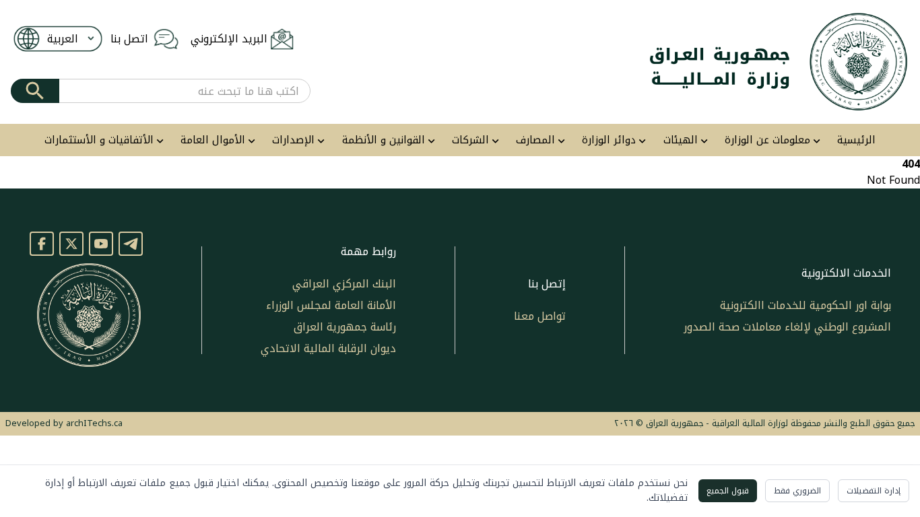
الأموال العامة (212, 140)
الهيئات (680, 140)
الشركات (470, 140)
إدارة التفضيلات (873, 490)
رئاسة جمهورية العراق (345, 326)
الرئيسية (856, 140)
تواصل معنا (540, 316)
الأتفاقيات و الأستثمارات (99, 140)
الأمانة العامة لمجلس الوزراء (331, 305)
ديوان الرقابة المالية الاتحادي (328, 348)
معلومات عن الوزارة (767, 140)
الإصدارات (293, 140)
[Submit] (35, 91)
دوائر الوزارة (609, 140)
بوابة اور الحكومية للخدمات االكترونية (805, 305)
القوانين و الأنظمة (383, 140)
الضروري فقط (797, 490)
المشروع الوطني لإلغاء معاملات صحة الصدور (787, 326)
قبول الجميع (728, 490)
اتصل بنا (129, 39)
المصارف (535, 140)
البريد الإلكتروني (229, 39)
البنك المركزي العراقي (344, 283)
